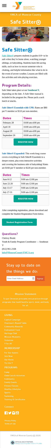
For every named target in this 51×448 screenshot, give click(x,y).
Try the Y (8, 363)
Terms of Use (10, 424)
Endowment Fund (12, 330)
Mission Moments (12, 337)
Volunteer (8, 340)
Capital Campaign (12, 319)
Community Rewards (13, 326)
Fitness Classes (11, 386)
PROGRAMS (10, 367)
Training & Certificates (14, 399)
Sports (7, 392)
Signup (40, 278)
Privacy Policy (10, 420)
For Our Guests (11, 352)
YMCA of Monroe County (25, 6)
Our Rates (9, 359)
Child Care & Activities (14, 375)
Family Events (10, 382)
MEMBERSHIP (12, 348)
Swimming (8, 396)
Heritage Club (10, 333)
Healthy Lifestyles (12, 389)
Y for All (8, 343)
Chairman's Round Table (15, 323)
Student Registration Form (19, 222)
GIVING (8, 315)
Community (9, 379)
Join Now (8, 356)
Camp (6, 372)
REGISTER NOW (25, 142)
